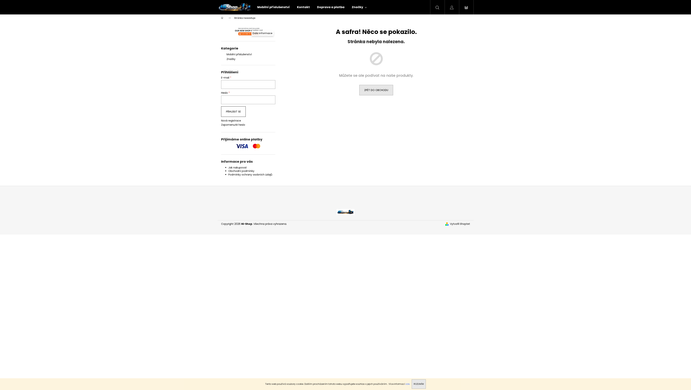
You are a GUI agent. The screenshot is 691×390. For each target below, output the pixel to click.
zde (408, 383)
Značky (231, 59)
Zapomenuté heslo (233, 125)
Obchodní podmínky (241, 171)
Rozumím (419, 383)
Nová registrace (231, 120)
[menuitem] (273, 7)
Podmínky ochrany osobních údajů (250, 174)
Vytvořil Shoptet (460, 224)
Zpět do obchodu (376, 90)
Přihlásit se (233, 111)
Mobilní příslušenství (239, 54)
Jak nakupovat (237, 167)
